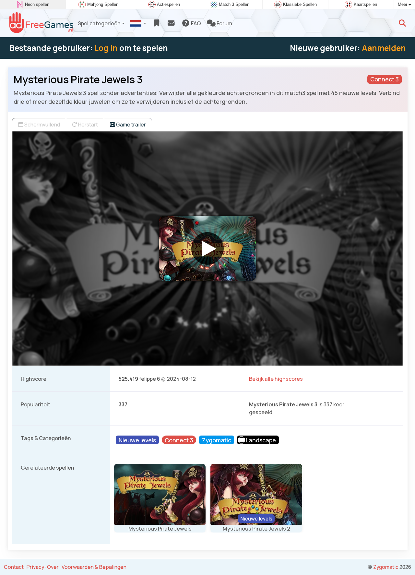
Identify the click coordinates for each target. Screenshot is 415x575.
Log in (106, 47)
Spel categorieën (99, 23)
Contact (14, 566)
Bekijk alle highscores (276, 378)
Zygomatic (385, 566)
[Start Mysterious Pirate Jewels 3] (207, 248)
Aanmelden (384, 47)
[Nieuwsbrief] (171, 23)
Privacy (35, 566)
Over (53, 566)
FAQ (195, 23)
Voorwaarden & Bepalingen (94, 566)
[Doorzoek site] (402, 23)
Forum (224, 23)
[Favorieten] (156, 23)
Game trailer (130, 124)
